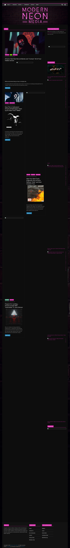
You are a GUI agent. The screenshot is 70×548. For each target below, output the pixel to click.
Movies (19, 4)
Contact (32, 4)
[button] (10, 4)
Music (8, 4)
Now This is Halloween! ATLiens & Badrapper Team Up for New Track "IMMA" (13, 108)
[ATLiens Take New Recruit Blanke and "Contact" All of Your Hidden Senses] (25, 43)
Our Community (32, 532)
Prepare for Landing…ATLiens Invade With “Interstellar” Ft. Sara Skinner (14, 305)
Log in (43, 530)
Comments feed (45, 535)
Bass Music (28, 174)
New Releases (15, 54)
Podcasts (15, 4)
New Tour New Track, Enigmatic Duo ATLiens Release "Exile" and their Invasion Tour (34, 181)
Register (43, 528)
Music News (11, 299)
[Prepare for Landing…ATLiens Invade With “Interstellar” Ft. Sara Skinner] (14, 258)
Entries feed (44, 532)
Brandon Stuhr (13, 56)
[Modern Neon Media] (5, 4)
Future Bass (7, 54)
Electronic (7, 299)
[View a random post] (65, 4)
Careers (30, 535)
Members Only (32, 539)
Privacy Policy (31, 537)
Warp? (37, 4)
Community (26, 4)
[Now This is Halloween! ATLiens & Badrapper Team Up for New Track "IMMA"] (14, 97)
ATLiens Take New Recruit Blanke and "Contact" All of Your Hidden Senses (23, 59)
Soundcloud (49, 32)
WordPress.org (45, 537)
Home (30, 528)
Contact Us (31, 530)
